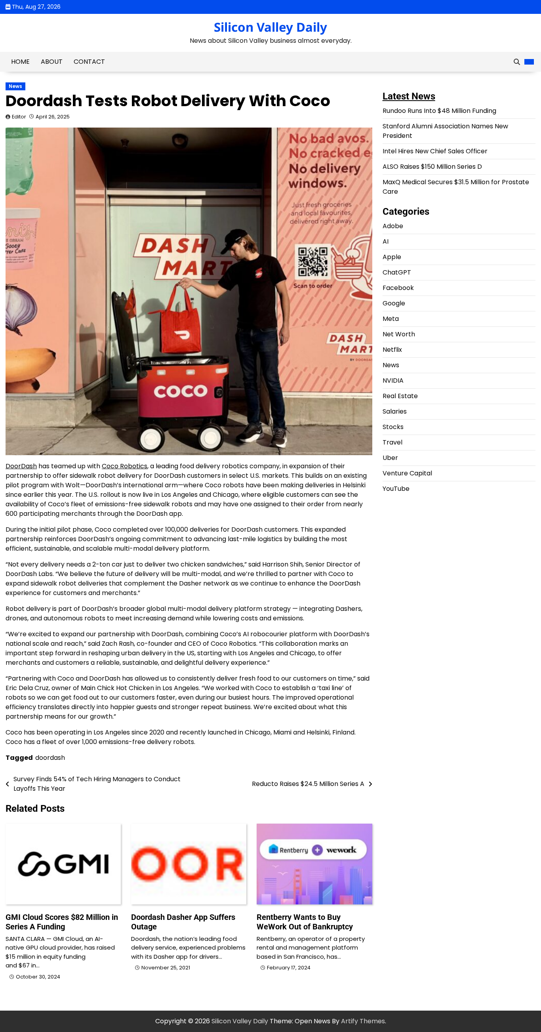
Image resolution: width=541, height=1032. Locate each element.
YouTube (396, 488)
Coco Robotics (124, 466)
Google (394, 303)
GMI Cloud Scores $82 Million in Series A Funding (62, 921)
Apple (392, 256)
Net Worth (399, 334)
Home (20, 61)
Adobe (393, 226)
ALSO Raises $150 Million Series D (432, 166)
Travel (392, 442)
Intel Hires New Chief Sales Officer (435, 151)
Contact (89, 61)
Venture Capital (407, 473)
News (15, 86)
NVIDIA (393, 380)
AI (386, 241)
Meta (391, 318)
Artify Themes (363, 1021)
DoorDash (21, 466)
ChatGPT (397, 272)
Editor (19, 116)
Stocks (393, 426)
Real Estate (400, 396)
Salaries (395, 411)
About (52, 61)
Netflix (392, 349)
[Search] (517, 62)
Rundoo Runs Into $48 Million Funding (439, 110)
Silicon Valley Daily (270, 27)
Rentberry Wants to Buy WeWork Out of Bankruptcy (305, 921)
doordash (50, 757)
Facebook (398, 287)
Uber (390, 457)
